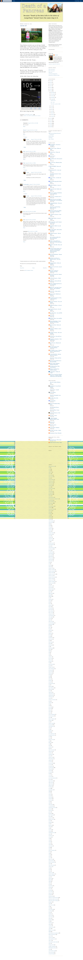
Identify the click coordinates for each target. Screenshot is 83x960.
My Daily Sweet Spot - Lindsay (55, 430)
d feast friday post (52, 547)
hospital (50, 682)
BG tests (50, 504)
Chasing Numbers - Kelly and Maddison (55, 263)
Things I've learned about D (53, 897)
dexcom (50, 565)
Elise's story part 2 (52, 69)
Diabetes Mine (51, 136)
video (50, 928)
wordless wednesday (52, 946)
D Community (51, 544)
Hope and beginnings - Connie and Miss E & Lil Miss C (55, 321)
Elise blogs (51, 609)
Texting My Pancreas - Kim (55, 412)
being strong (51, 500)
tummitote (50, 922)
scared (50, 841)
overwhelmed (51, 806)
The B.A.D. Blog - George (54, 410)
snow (49, 856)
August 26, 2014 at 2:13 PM (30, 151)
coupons (50, 537)
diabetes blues (51, 572)
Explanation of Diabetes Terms (54, 75)
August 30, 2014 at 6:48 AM (31, 219)
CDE (49, 523)
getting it (50, 656)
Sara (24, 211)
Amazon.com (51, 482)
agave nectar (51, 476)
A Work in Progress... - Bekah (55, 278)
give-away (50, 658)
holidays (50, 680)
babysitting (51, 491)
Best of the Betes (52, 501)
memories (50, 746)
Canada (50, 518)
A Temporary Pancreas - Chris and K (55, 215)
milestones (50, 751)
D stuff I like (51, 552)
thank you (50, 893)
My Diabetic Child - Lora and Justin (55, 226)
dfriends (50, 566)
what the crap (51, 937)
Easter (50, 603)
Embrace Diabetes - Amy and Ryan (55, 186)
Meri (49, 748)
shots (49, 848)
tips (49, 906)
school (39, 115)
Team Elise (50, 137)
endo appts (50, 617)
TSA (49, 921)
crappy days (51, 538)
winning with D (51, 944)
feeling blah (51, 624)
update (50, 924)
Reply (24, 126)
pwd (49, 823)
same (49, 840)
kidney (50, 710)
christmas (50, 529)
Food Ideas (50, 637)
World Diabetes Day (52, 947)
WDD (50, 931)
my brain (50, 761)
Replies (26, 137)
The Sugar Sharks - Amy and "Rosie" (55, 219)
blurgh (50, 512)
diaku (50, 584)
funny (50, 649)
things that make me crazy (53, 899)
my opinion (51, 766)
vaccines (50, 925)
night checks (51, 780)
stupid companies (52, 873)
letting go (50, 720)
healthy (50, 674)
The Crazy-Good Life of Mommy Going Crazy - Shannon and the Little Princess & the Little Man (56, 375)
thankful (50, 894)
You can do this (51, 952)
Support (50, 879)
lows (49, 736)
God (49, 662)
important (50, 692)
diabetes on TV (51, 580)
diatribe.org (51, 585)
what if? (50, 936)
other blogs (51, 804)
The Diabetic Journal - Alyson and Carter (55, 174)
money (50, 755)
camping (50, 516)
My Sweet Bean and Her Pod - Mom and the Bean (55, 238)
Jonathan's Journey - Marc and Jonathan (55, 333)
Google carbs (51, 667)
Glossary (50, 659)
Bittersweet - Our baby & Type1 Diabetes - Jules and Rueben (56, 288)
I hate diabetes (51, 687)
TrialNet (50, 913)
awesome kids (51, 488)
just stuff (50, 707)
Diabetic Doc (52, 422)
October (52, 95)
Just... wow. (53, 102)
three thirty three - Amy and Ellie (56, 312)
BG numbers (51, 503)
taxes (49, 884)
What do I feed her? (52, 934)
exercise (50, 618)
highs (50, 677)
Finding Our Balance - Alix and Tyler (55, 306)
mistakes (50, 752)
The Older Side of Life (54, 398)
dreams (50, 600)
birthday (50, 507)
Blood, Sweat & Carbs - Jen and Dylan (56, 267)
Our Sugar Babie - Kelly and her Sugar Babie (56, 230)
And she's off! (53, 100)
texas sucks (51, 891)
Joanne (27, 139)
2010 (51, 123)
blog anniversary (52, 509)
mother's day (51, 757)
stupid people (51, 875)
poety (50, 811)
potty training (51, 814)
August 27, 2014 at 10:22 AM (36, 196)
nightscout (34, 115)
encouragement (51, 615)
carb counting (51, 520)
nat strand (50, 772)
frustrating (50, 645)
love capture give (52, 733)
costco (50, 535)
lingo (50, 727)
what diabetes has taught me (53, 933)
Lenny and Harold (52, 714)
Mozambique (51, 758)
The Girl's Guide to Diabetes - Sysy (55, 383)
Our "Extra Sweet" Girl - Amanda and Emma (54, 347)
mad (49, 741)
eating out (50, 605)
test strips (50, 890)
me (49, 744)
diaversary (50, 587)
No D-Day (50, 786)
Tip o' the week (51, 905)
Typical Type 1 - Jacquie (54, 389)
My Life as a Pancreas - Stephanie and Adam (54, 271)
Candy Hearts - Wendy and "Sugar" (55, 372)
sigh (49, 853)
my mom (50, 764)
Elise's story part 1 (52, 70)
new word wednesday (52, 778)
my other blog (51, 767)
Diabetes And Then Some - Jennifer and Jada (55, 369)
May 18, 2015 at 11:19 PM (32, 231)
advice (50, 473)
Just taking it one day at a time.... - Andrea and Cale (56, 298)
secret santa (51, 845)
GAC (49, 655)
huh (49, 684)
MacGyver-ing (51, 739)
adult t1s (50, 472)
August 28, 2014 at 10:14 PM (30, 211)
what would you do (52, 938)
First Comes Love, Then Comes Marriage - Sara (55, 440)
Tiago (50, 903)
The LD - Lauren (53, 424)
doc (49, 597)
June (52, 107)
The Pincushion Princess (54, 407)
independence (51, 693)
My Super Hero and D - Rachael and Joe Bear (56, 222)
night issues (51, 782)
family (50, 619)
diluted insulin (51, 588)
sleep (49, 854)
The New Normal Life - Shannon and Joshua (56, 275)
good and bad (51, 664)
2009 (51, 125)
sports (50, 863)
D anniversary (51, 543)
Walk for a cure (51, 930)
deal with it (51, 560)
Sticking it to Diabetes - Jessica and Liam (55, 329)
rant (49, 828)
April (52, 111)
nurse (50, 792)
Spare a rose (51, 859)
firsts (25, 115)
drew (49, 602)
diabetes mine (51, 578)
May (52, 109)
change (50, 526)
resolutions (51, 835)
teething (50, 887)
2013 (51, 118)
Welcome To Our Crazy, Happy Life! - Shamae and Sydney (55, 211)
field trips (50, 630)
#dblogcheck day (52, 466)
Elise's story (51, 612)
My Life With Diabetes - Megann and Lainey (56, 255)
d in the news (51, 549)
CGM (50, 525)
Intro (49, 701)
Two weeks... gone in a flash (55, 103)
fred (49, 640)
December (53, 92)
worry (50, 949)
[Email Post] (34, 114)
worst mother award (52, 950)
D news (50, 550)
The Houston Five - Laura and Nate (55, 170)
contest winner (51, 532)
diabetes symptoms (52, 581)
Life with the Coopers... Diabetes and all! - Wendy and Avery (56, 351)
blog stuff (50, 510)
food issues (50, 639)
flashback (50, 633)
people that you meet (52, 807)
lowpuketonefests (52, 735)
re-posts (50, 829)
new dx (50, 775)
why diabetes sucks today (53, 941)
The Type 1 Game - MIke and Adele (55, 149)
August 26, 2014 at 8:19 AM (32, 130)
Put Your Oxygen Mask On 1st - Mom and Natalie (55, 361)
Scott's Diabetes (53, 392)
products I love (51, 819)
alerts (50, 478)
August (52, 99)
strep (49, 868)
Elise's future (51, 611)
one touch (50, 800)
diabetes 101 (51, 568)
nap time (50, 770)
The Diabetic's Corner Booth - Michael (55, 386)
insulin (50, 698)
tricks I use (50, 915)
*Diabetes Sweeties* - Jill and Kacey (55, 234)
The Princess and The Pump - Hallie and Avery (55, 207)
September (53, 97)
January (52, 116)
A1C (49, 470)
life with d (29, 115)
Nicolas (50, 779)
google (50, 665)
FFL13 (50, 627)
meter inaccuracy (52, 749)
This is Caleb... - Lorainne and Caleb (55, 178)
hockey (50, 679)
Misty (24, 163)
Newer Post (22, 267)
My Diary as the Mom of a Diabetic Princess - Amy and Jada (55, 259)
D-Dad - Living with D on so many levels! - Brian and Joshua (56, 241)
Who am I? (50, 72)
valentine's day (51, 927)
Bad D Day (50, 494)
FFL (49, 625)
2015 (51, 89)
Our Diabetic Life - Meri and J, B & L (56, 159)
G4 (49, 653)
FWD (49, 650)
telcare (50, 888)
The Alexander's (26, 184)
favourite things (51, 622)
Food (49, 636)
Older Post (45, 267)
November (53, 94)
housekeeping (51, 683)
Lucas (50, 738)
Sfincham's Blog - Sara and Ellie (56, 318)
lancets (50, 711)
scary (49, 843)
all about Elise (51, 479)
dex (49, 563)
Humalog (50, 686)
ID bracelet (50, 689)
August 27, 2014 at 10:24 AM (36, 172)
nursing (50, 795)
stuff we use (51, 872)
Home (33, 267)
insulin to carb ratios (52, 699)
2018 (51, 84)
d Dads (50, 546)
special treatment (52, 862)
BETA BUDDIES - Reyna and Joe (55, 167)
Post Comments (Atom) (29, 270)
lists (49, 729)
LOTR (50, 732)
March (52, 112)
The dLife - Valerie (53, 415)
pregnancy (50, 817)
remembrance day (52, 832)
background (51, 492)
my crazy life (51, 763)
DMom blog (51, 593)
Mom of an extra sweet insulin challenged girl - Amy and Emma (56, 200)
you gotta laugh (51, 953)
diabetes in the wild (52, 577)
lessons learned (51, 715)
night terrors (51, 783)
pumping (50, 822)
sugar (50, 876)
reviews (50, 837)
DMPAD (50, 596)
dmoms (50, 594)
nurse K (50, 794)
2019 (51, 82)
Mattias (50, 742)
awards (50, 487)
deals (49, 562)
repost (50, 834)
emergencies (51, 614)
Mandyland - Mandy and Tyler (55, 358)
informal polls (51, 695)
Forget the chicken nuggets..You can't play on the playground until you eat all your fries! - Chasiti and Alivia (55, 250)
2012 (51, 120)
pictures (50, 809)
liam (49, 721)
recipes (50, 831)
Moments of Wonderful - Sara (55, 395)
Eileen (50, 606)
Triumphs (50, 919)
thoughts (50, 902)
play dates (50, 810)
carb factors (51, 522)
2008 (51, 126)
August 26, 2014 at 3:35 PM (31, 163)
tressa (50, 912)
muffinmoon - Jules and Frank (55, 280)
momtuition (51, 754)
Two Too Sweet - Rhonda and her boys (56, 163)
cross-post (50, 540)
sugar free (50, 878)
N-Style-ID (50, 769)
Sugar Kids (52, 315)
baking (50, 495)
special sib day (51, 860)
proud (50, 820)
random (50, 826)
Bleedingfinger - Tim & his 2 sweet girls (55, 145)
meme (50, 745)
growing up (51, 670)
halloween (50, 673)
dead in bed (51, 559)
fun (49, 646)
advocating (51, 475)
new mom (50, 776)
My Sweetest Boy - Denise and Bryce (55, 325)
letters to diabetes (52, 718)
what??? (50, 940)
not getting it (51, 789)
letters (50, 717)
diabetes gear (51, 575)
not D (50, 788)
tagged (50, 881)
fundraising (51, 648)
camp (50, 515)
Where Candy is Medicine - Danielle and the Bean (55, 364)
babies (50, 489)
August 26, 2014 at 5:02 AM (33, 123)
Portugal (50, 813)
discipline (50, 590)
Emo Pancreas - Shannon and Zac (55, 343)
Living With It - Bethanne (54, 427)
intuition (50, 702)
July (52, 106)
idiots (50, 690)
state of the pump (52, 865)
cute (49, 541)
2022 (51, 80)
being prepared (51, 497)
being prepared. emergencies (54, 498)
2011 (51, 121)
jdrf (49, 705)
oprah (50, 803)
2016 (51, 87)
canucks (50, 519)
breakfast (50, 513)
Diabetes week (51, 583)
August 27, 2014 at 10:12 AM (36, 139)
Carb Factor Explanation (53, 73)
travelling (50, 910)
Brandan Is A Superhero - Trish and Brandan (55, 339)
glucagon (50, 661)
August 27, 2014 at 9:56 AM (35, 184)
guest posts (51, 671)
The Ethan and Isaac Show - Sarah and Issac (55, 367)
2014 (51, 90)
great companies (51, 668)
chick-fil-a (50, 528)
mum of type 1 (52, 156)
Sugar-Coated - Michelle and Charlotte (55, 294)
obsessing (50, 797)
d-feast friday (51, 553)
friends (50, 643)
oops (49, 801)
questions (50, 825)
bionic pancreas (51, 506)
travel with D (51, 909)
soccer (50, 857)
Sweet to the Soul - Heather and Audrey (55, 189)
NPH (49, 791)
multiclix (50, 760)
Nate (49, 773)
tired (49, 908)
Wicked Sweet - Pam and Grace (55, 336)
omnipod (50, 798)
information (51, 696)
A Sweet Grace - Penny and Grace (55, 152)
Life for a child (51, 723)
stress (50, 869)
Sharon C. (25, 130)
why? (50, 943)
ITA (49, 704)
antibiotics (50, 485)
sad (49, 838)
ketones (50, 708)
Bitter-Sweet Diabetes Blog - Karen (55, 404)
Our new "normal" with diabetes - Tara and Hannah (56, 193)
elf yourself (51, 608)
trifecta (50, 918)
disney (50, 591)
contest (50, 531)
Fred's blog (50, 642)
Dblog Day (50, 556)
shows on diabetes (52, 850)
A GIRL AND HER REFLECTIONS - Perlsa (54, 419)
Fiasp (50, 628)
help (49, 676)
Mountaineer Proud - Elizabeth (55, 433)
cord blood (50, 534)
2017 (51, 85)
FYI (49, 652)
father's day (51, 621)
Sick (49, 851)
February (52, 114)
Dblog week (51, 557)
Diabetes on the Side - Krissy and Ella (56, 245)
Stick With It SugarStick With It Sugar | (56, 182)
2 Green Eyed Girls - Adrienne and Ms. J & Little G (55, 355)
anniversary (51, 484)
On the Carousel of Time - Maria (56, 442)
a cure (50, 469)
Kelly (24, 151)
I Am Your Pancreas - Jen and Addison (55, 309)
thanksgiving (51, 896)
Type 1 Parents (51, 139)
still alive (50, 866)
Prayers (50, 816)
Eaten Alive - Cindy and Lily (55, 291)
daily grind (51, 554)
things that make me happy (53, 900)
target (50, 882)
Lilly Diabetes (51, 726)
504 (49, 467)
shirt (49, 847)
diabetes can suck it (52, 574)
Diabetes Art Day (52, 569)
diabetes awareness (52, 571)
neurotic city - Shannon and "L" (56, 196)
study (50, 871)
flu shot (50, 634)
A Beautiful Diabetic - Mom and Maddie (56, 203)
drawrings (50, 599)
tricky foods (51, 916)
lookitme (50, 730)
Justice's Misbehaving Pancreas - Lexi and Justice (56, 284)
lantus (50, 713)
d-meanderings (52, 400)
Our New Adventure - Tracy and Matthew (56, 302)
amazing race (51, 481)
